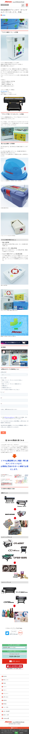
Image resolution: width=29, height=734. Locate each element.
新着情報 (5, 700)
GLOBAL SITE (5, 4)
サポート (5, 690)
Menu (27, 6)
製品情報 (5, 676)
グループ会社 (5, 707)
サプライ (5, 686)
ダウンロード (5, 693)
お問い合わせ (5, 696)
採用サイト (5, 714)
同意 (16, 732)
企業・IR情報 (5, 711)
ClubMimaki (5, 718)
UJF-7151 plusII (4, 91)
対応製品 (3, 15)
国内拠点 (5, 703)
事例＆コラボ (5, 679)
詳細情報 (21, 732)
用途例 (4, 683)
